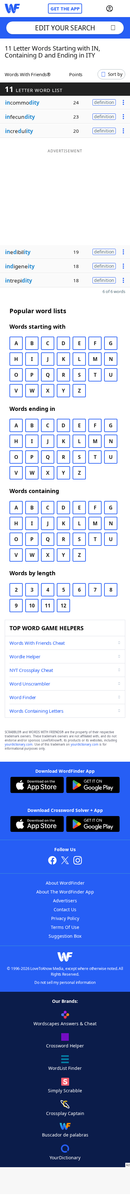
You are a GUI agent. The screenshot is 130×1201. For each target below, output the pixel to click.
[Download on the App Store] (37, 786)
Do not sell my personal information (65, 982)
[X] (65, 861)
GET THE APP (65, 8)
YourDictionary (65, 1158)
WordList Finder (65, 1068)
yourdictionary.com (18, 744)
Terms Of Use (65, 927)
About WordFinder (65, 883)
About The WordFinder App (65, 892)
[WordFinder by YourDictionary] (12, 8)
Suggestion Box (65, 936)
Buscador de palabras (65, 1135)
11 (47, 605)
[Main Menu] (122, 8)
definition (104, 102)
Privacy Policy (65, 918)
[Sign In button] (109, 8)
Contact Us (65, 909)
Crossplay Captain (65, 1113)
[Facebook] (52, 861)
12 (63, 605)
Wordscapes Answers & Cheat (65, 1024)
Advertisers (65, 901)
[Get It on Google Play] (93, 786)
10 (32, 605)
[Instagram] (78, 861)
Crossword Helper (65, 1046)
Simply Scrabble (65, 1091)
